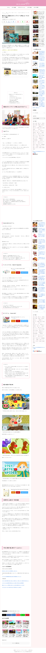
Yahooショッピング (24, 272)
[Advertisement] (9, 83)
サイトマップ (18, 650)
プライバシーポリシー (24, 650)
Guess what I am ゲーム (13, 96)
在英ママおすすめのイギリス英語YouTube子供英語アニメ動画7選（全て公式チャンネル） (41, 248)
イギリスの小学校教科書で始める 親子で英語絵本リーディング (11, 576)
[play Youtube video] (15, 401)
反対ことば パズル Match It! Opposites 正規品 (18, 268)
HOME (15, 650)
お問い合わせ (30, 650)
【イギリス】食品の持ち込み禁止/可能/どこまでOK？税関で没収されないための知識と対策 (41, 272)
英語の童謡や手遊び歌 (13, 100)
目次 (14, 92)
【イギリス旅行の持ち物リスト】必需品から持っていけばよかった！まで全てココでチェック (41, 290)
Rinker (14, 269)
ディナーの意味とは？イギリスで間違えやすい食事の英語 (41, 295)
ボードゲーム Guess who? (14, 99)
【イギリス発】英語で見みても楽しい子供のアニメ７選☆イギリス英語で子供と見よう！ (15, 580)
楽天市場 (18, 272)
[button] (44, 112)
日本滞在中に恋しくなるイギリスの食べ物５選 (41, 258)
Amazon (13, 272)
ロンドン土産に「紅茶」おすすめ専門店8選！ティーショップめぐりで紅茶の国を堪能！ (41, 265)
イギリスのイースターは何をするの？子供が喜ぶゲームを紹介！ (12, 587)
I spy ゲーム (12, 95)
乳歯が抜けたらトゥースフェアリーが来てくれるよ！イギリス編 (41, 235)
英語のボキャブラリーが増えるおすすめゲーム (16, 94)
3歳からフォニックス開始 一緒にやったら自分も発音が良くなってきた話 (13, 585)
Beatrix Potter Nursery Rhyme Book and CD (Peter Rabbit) (19, 489)
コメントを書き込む (15, 643)
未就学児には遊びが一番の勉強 (13, 101)
